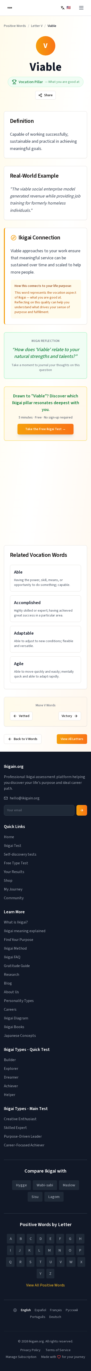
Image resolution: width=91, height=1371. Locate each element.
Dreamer (11, 1077)
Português (37, 1317)
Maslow (69, 1185)
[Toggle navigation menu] (81, 8)
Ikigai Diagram (16, 1018)
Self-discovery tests (20, 854)
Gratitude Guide (17, 966)
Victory (67, 716)
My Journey (13, 889)
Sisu (35, 1196)
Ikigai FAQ (12, 957)
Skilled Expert (15, 1127)
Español (40, 1310)
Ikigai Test (12, 845)
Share (48, 95)
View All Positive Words (45, 1285)
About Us (11, 992)
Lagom (54, 1196)
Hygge (21, 1185)
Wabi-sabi (45, 1185)
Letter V (36, 26)
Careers (10, 1009)
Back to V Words (25, 739)
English (26, 1310)
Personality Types (19, 1000)
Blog (8, 983)
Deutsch (55, 1317)
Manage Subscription (21, 1357)
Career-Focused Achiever (24, 1145)
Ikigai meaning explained (24, 931)
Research (11, 974)
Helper (9, 1094)
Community (14, 898)
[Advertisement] (45, 494)
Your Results (14, 872)
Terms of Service (58, 1350)
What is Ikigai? (16, 922)
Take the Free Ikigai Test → (45, 429)
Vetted (24, 716)
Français (56, 1310)
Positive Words (15, 26)
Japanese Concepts (20, 1035)
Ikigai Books (14, 1027)
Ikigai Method (15, 948)
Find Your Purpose (18, 939)
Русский (72, 1310)
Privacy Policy (30, 1350)
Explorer (11, 1068)
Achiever (11, 1086)
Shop (8, 880)
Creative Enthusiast (20, 1119)
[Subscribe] (81, 810)
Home (9, 837)
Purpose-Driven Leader (23, 1136)
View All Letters (72, 739)
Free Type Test (16, 863)
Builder (10, 1060)
